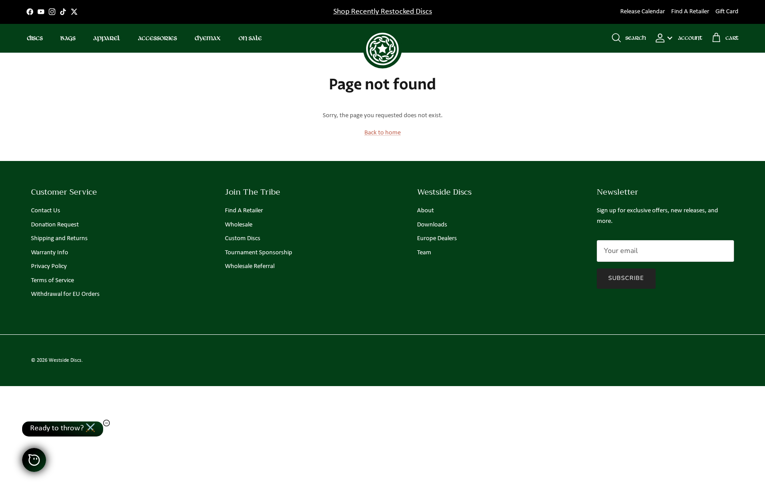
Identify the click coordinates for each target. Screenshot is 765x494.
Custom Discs (242, 238)
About (425, 210)
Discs (34, 38)
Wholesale (238, 225)
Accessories (157, 38)
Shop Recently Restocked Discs (382, 12)
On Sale (250, 38)
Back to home (382, 133)
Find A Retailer (690, 11)
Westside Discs (65, 360)
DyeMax (207, 38)
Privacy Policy (49, 266)
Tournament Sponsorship (258, 252)
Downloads (432, 225)
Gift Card (726, 11)
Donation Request (55, 225)
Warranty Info (49, 252)
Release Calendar (642, 11)
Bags (67, 38)
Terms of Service (52, 280)
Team (424, 252)
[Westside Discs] (382, 38)
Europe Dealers (437, 238)
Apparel (106, 38)
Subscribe (626, 278)
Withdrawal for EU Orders (65, 294)
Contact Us (45, 210)
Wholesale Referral (249, 266)
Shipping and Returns (59, 238)
